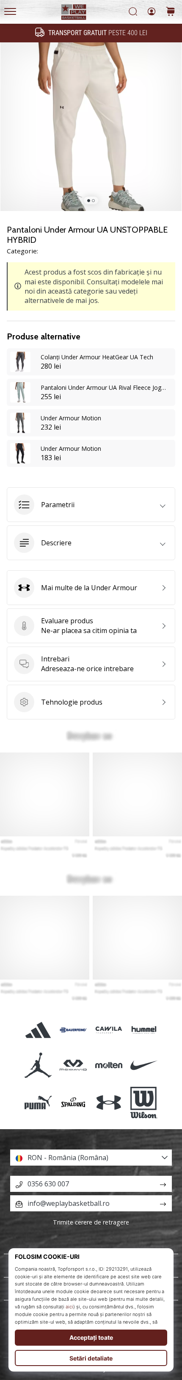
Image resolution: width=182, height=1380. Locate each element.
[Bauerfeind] (73, 1029)
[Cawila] (108, 1029)
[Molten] (108, 1065)
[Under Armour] (108, 1103)
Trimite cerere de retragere (91, 1222)
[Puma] (38, 1103)
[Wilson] (143, 1103)
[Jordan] (38, 1065)
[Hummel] (143, 1029)
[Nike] (143, 1065)
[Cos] (170, 12)
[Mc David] (73, 1065)
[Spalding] (73, 1103)
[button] (91, 505)
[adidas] (38, 1029)
